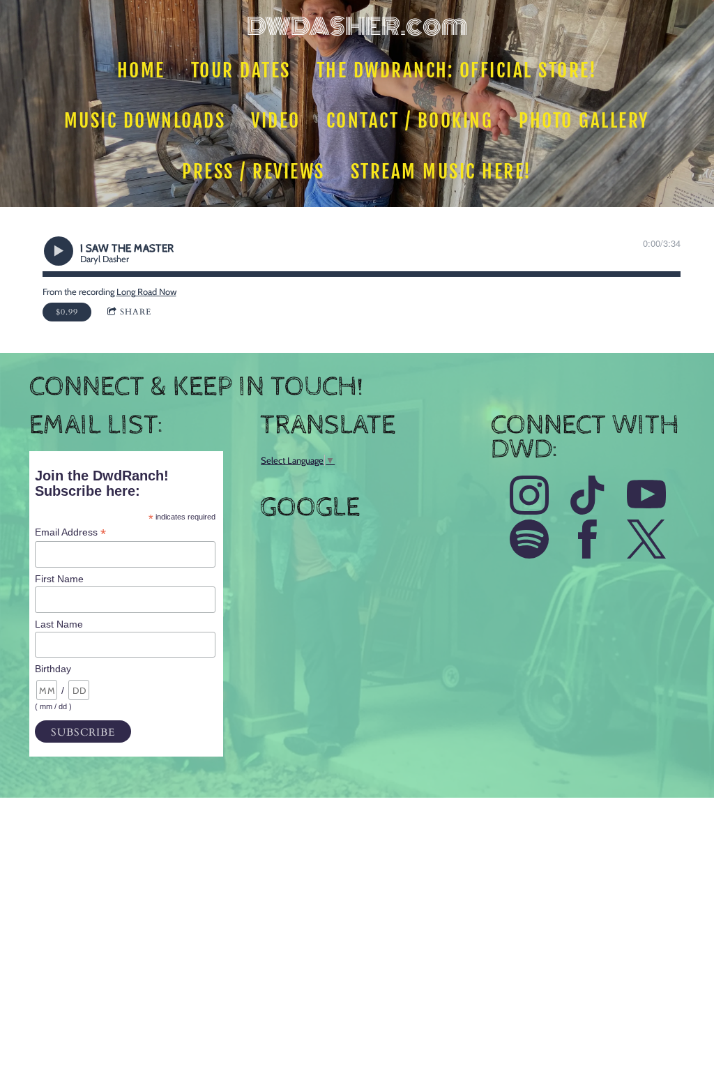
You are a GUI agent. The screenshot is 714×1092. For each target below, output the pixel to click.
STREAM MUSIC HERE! (441, 171)
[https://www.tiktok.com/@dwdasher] (587, 497)
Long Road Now (146, 291)
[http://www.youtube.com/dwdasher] (646, 497)
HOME (141, 70)
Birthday (53, 668)
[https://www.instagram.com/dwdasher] (529, 497)
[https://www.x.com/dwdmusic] (646, 541)
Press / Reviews (253, 171)
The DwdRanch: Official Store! (457, 70)
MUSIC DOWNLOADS (145, 120)
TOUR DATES (241, 70)
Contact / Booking (410, 120)
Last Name (59, 624)
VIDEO (276, 120)
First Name (59, 578)
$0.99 (67, 311)
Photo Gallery (585, 120)
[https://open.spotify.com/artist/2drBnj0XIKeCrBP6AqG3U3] (529, 541)
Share (135, 311)
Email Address (70, 532)
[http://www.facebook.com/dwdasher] (587, 541)
